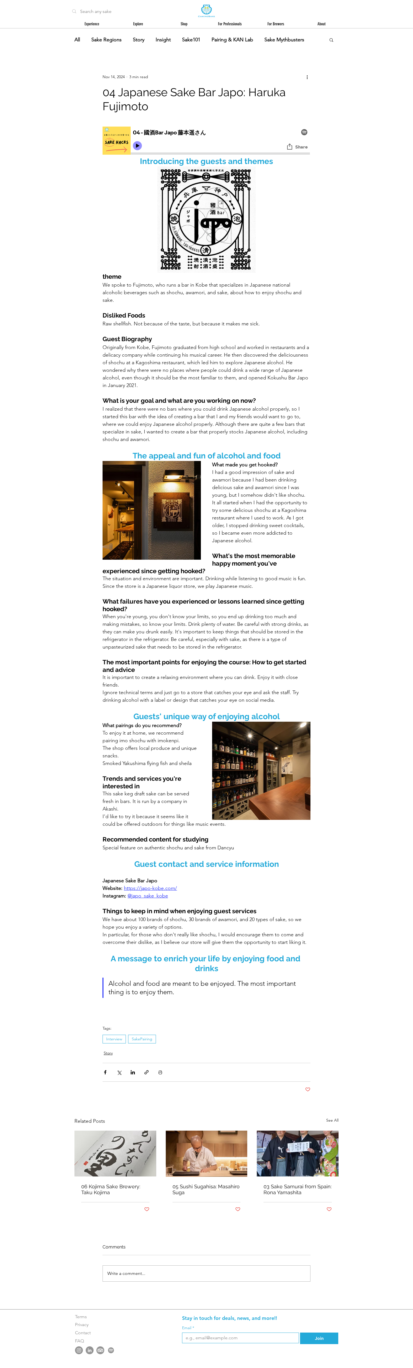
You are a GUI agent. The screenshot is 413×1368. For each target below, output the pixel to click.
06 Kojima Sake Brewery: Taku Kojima (110, 1189)
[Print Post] (160, 1072)
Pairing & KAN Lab (232, 40)
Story (138, 40)
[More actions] (307, 76)
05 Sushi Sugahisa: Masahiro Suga (206, 1189)
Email (188, 1328)
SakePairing (142, 1038)
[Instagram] (79, 1350)
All (77, 40)
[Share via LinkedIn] (132, 1072)
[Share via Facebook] (105, 1072)
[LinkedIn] (90, 1350)
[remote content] (206, 141)
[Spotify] (111, 1350)
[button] (331, 39)
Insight (163, 40)
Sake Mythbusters (284, 40)
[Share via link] (146, 1072)
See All (332, 1120)
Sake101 (191, 40)
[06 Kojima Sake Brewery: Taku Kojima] (115, 1153)
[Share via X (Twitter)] (119, 1072)
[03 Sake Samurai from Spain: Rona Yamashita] (298, 1153)
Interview (114, 1038)
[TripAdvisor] (100, 1350)
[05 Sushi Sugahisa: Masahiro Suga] (207, 1154)
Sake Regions (106, 40)
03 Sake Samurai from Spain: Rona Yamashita (298, 1189)
